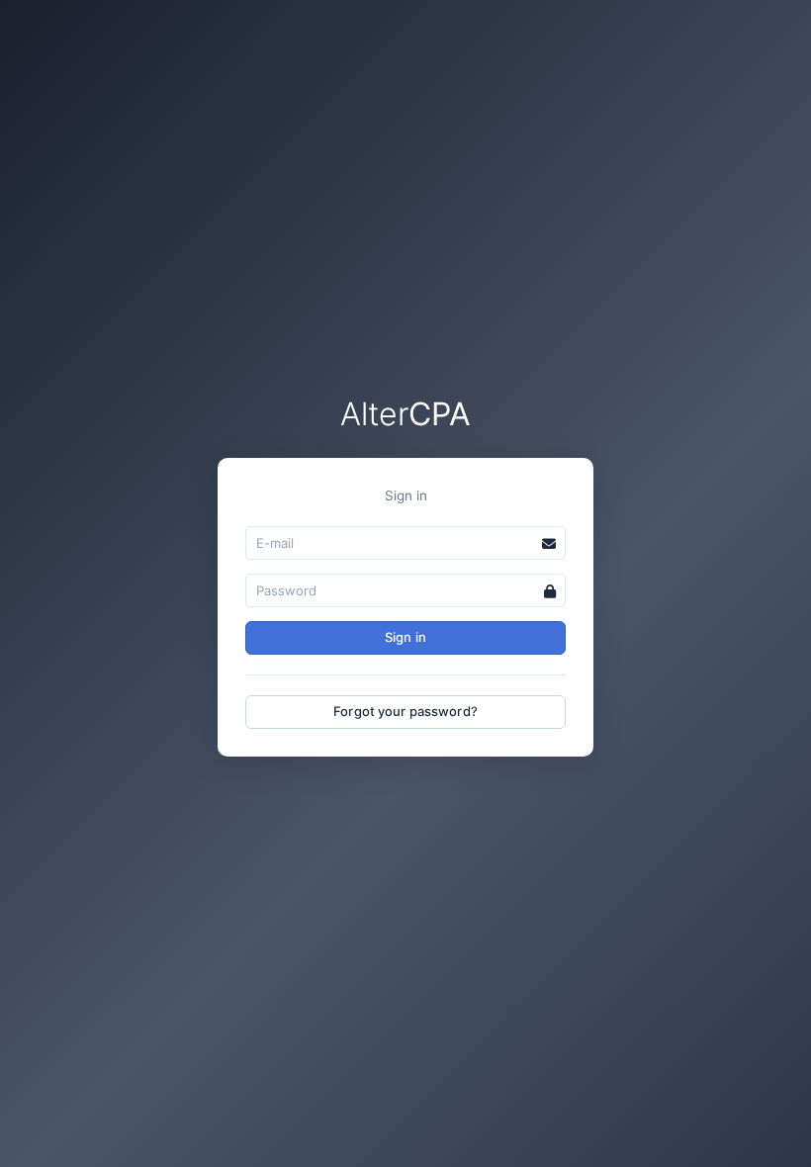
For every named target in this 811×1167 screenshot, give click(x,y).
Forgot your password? (405, 711)
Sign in (405, 637)
